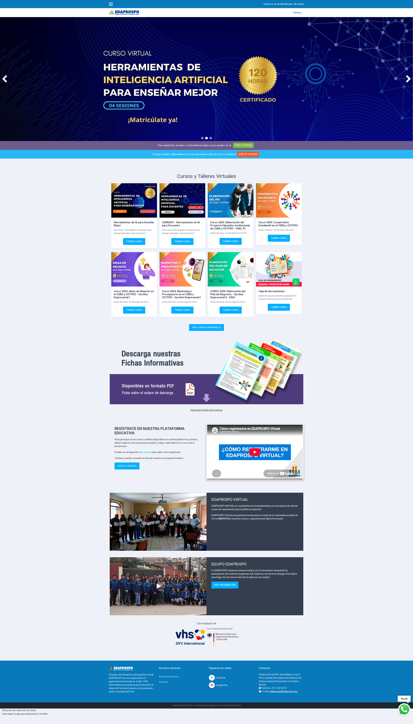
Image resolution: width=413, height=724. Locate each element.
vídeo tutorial (144, 452)
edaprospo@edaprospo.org (284, 691)
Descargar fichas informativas (206, 410)
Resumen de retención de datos (19, 710)
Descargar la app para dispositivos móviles (25, 713)
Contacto (163, 682)
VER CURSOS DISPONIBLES (206, 327)
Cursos (297, 12)
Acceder (298, 4)
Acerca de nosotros (169, 676)
